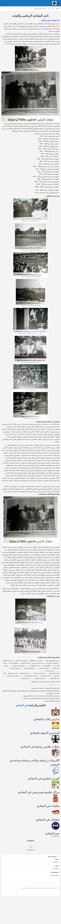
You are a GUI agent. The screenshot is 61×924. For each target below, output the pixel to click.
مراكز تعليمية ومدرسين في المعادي (38, 792)
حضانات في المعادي (47, 819)
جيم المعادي (52, 833)
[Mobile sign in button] (3, 3)
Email (56, 865)
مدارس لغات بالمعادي (46, 719)
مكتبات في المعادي (48, 806)
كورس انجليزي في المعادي (43, 778)
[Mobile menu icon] (58, 3)
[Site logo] (54, 3)
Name (56, 859)
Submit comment (30, 892)
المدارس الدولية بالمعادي (44, 733)
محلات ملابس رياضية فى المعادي (40, 746)
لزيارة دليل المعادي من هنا (51, 701)
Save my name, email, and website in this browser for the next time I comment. (39, 888)
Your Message (54, 872)
